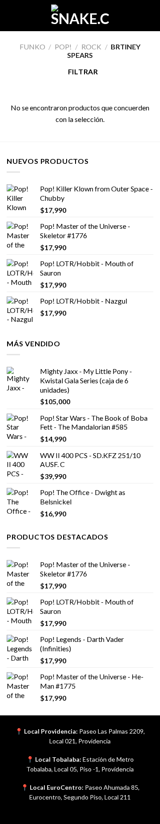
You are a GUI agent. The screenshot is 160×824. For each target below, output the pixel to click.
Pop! (63, 46)
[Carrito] (148, 15)
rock (91, 46)
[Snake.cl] (80, 15)
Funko (32, 46)
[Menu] (12, 15)
